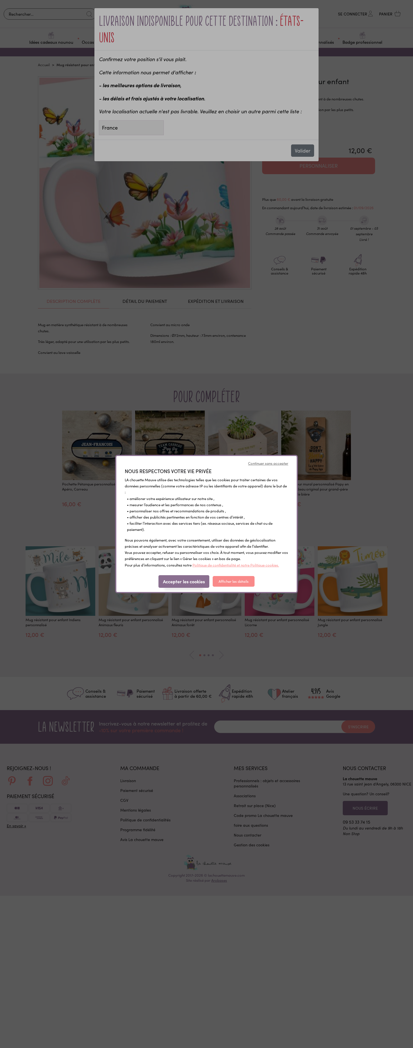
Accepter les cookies (184, 581)
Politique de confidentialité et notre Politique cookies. (235, 565)
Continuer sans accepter (268, 463)
